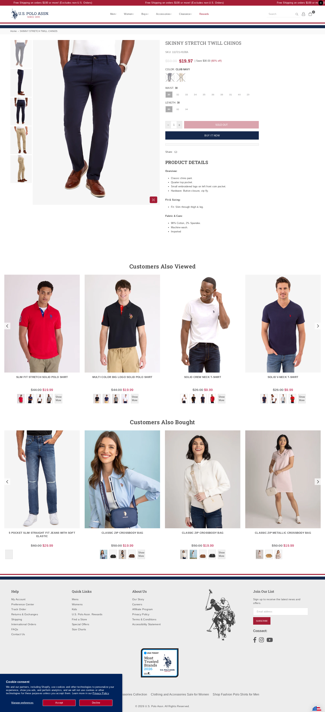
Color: (177, 69)
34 (195, 94)
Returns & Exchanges (24, 614)
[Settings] (303, 14)
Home (13, 31)
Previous (36, 122)
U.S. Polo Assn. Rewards (87, 614)
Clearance (184, 14)
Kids (74, 609)
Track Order (18, 609)
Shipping (16, 619)
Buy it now (212, 135)
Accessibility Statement (146, 624)
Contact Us (18, 634)
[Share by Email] (176, 152)
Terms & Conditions (144, 619)
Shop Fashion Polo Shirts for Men (236, 694)
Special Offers (80, 624)
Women (128, 14)
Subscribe (262, 621)
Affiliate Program (142, 609)
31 (230, 94)
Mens (75, 599)
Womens (77, 604)
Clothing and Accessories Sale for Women (180, 694)
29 (248, 94)
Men (112, 14)
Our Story (138, 599)
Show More (58, 398)
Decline (96, 702)
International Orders (23, 624)
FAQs (14, 629)
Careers (137, 604)
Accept (59, 702)
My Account (18, 599)
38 (221, 94)
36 (213, 94)
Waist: (171, 88)
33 (186, 94)
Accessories (163, 14)
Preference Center (22, 604)
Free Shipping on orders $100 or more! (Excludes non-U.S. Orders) (46, 2)
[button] (7, 326)
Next (156, 122)
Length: (172, 102)
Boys (144, 14)
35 (204, 94)
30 (169, 94)
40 (239, 94)
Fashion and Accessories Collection (122, 694)
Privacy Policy (101, 693)
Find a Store (79, 619)
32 (177, 94)
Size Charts (79, 629)
